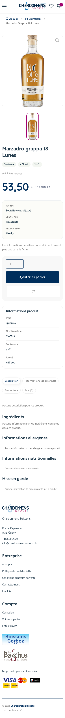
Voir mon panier (11, 619)
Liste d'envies (9, 626)
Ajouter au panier (33, 277)
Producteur (11, 390)
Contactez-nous (11, 585)
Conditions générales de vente (18, 578)
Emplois (6, 591)
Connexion (8, 613)
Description (11, 380)
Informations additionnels (40, 380)
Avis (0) (29, 390)
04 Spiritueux (33, 18)
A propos (7, 565)
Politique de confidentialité (16, 571)
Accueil (13, 18)
